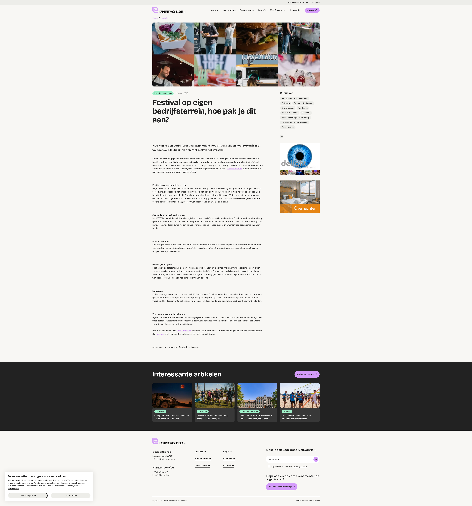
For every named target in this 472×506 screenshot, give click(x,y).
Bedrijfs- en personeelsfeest (295, 98)
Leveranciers (229, 10)
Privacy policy (314, 501)
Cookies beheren (301, 501)
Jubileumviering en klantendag (295, 117)
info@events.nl (162, 475)
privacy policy (300, 466)
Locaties (213, 10)
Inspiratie (295, 10)
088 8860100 (161, 471)
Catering (286, 103)
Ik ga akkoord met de (289, 466)
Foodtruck (303, 108)
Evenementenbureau (303, 103)
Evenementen (246, 10)
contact (160, 334)
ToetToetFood (234, 168)
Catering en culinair (163, 93)
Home (155, 18)
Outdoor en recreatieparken (294, 122)
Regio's (262, 10)
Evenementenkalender (298, 2)
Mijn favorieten (278, 10)
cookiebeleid (13, 488)
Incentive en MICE (290, 113)
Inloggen (316, 2)
